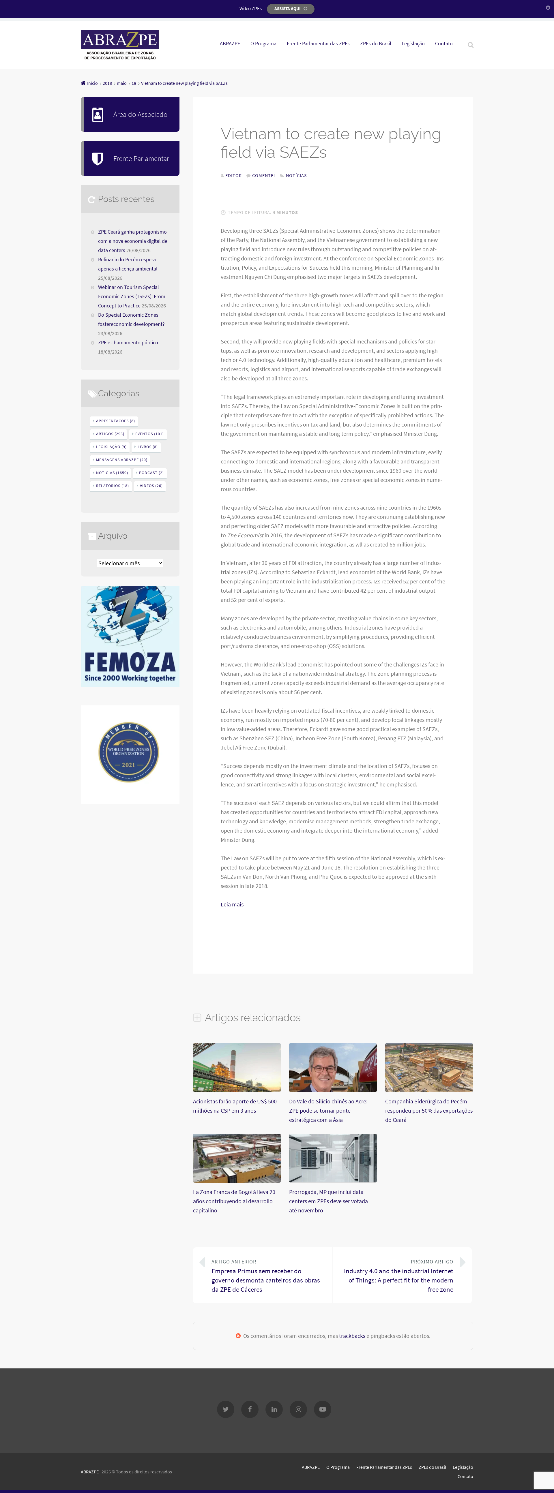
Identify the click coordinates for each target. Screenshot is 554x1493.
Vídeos (151, 485)
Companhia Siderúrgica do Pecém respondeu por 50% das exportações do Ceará (429, 1110)
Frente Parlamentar (141, 158)
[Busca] (465, 37)
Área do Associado (140, 114)
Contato (444, 43)
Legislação (413, 43)
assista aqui (287, 8)
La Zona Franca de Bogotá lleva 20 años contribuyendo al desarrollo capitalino (234, 1201)
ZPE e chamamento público (128, 342)
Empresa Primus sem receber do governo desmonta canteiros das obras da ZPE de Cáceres (266, 1276)
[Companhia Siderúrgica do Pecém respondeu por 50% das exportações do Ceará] (429, 1089)
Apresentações (115, 420)
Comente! (263, 175)
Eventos (149, 433)
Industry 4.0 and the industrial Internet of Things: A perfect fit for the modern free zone (398, 1276)
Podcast (151, 472)
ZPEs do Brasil (375, 43)
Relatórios (112, 485)
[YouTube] (322, 1409)
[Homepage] (120, 45)
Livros (148, 446)
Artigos (110, 433)
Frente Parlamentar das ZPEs (318, 43)
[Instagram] (298, 1409)
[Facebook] (250, 1409)
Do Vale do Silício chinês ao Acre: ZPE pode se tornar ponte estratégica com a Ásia (328, 1110)
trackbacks (352, 1335)
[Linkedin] (274, 1409)
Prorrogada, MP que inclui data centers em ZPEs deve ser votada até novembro (328, 1201)
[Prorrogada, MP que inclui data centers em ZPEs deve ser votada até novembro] (333, 1180)
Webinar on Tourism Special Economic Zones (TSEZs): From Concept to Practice (131, 296)
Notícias (296, 175)
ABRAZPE (230, 43)
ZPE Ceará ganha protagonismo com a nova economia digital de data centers (132, 241)
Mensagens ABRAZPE (121, 459)
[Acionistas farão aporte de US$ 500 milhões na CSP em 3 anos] (237, 1089)
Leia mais (232, 904)
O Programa (263, 43)
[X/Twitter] (225, 1409)
